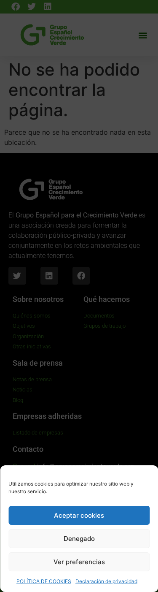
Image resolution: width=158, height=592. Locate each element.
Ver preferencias (79, 562)
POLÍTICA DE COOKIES (43, 581)
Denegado (79, 539)
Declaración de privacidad (106, 581)
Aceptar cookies (79, 515)
